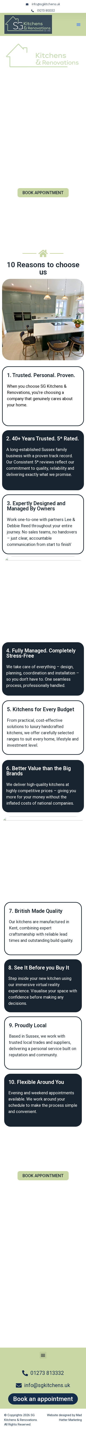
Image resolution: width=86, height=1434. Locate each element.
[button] (78, 24)
